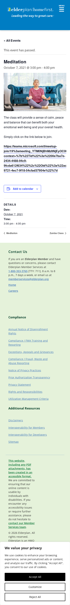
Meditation (11, 233)
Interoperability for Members (26, 427)
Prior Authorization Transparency (29, 377)
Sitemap (13, 441)
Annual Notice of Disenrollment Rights (28, 331)
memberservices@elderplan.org (28, 279)
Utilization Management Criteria (28, 399)
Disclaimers (15, 420)
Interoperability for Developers (27, 434)
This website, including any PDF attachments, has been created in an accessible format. (20, 468)
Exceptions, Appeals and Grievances (31, 352)
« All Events (12, 40)
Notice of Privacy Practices (24, 370)
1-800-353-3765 (18, 271)
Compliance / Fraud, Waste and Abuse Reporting (28, 361)
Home (12, 285)
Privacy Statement (19, 384)
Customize (35, 587)
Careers (13, 291)
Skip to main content (15, 6)
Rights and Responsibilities (25, 391)
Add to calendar (23, 189)
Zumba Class (57, 233)
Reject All (35, 597)
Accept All (35, 577)
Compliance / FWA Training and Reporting (28, 342)
